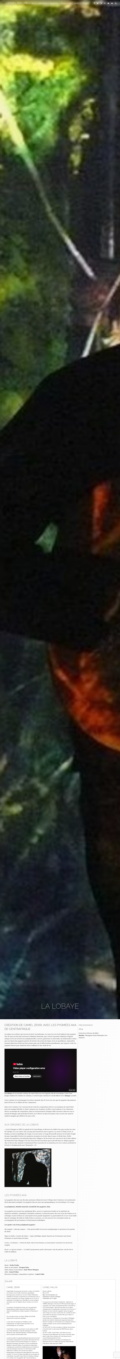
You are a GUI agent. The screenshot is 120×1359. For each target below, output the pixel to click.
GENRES (76, 3)
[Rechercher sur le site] (115, 3)
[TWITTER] (97, 3)
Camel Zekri (10, 1291)
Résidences (54, 3)
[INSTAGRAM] (104, 3)
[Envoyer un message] (108, 3)
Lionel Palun (16, 3)
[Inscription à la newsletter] (112, 3)
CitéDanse (45, 1325)
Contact (86, 3)
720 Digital (71, 1318)
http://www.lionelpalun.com (50, 1295)
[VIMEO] (101, 3)
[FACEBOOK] (94, 3)
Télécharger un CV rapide (50, 1298)
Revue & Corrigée (48, 1322)
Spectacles (43, 3)
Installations (66, 3)
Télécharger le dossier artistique (51, 1296)
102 (73, 1322)
